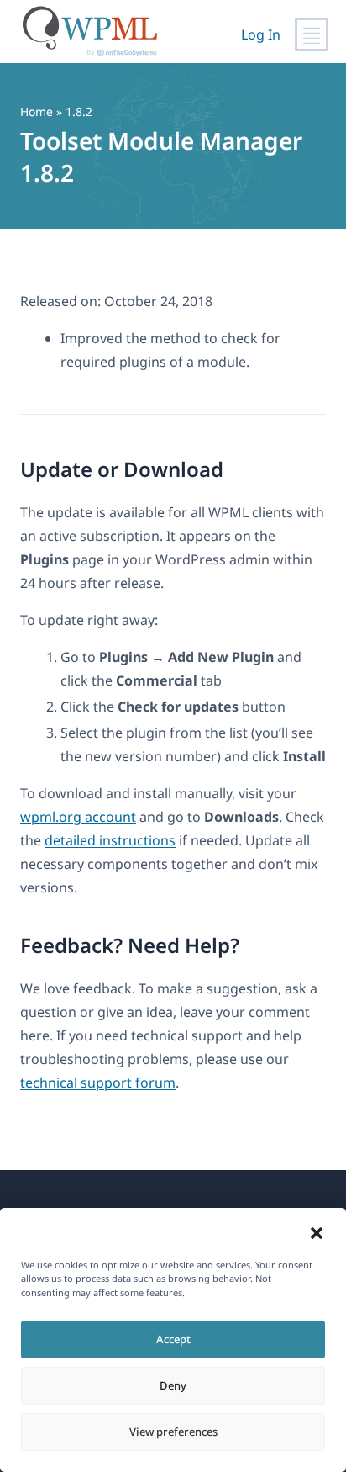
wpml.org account (78, 816)
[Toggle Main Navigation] (311, 34)
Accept (173, 1339)
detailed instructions (110, 840)
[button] (316, 1233)
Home (36, 111)
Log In (260, 34)
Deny (173, 1385)
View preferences (173, 1431)
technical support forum (98, 1082)
